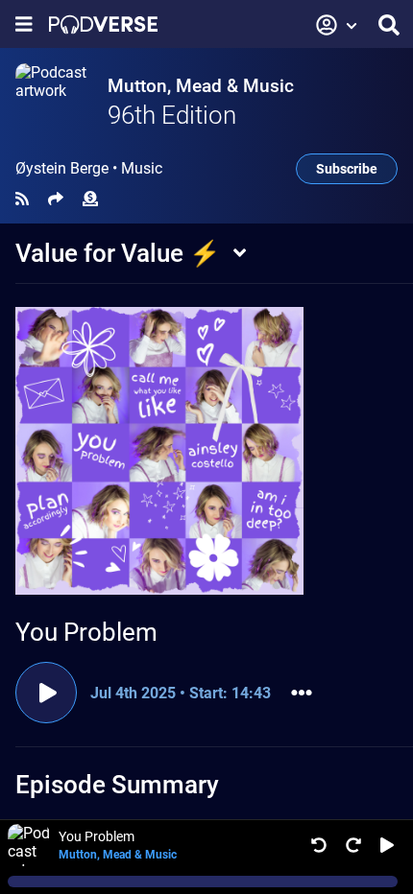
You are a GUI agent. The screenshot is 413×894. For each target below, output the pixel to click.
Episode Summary (117, 784)
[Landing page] (103, 24)
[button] (337, 25)
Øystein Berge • (88, 168)
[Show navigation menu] (24, 24)
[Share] (55, 199)
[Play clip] (46, 692)
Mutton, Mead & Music (201, 86)
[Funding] (90, 199)
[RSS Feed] (22, 199)
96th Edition (172, 115)
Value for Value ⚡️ (117, 253)
